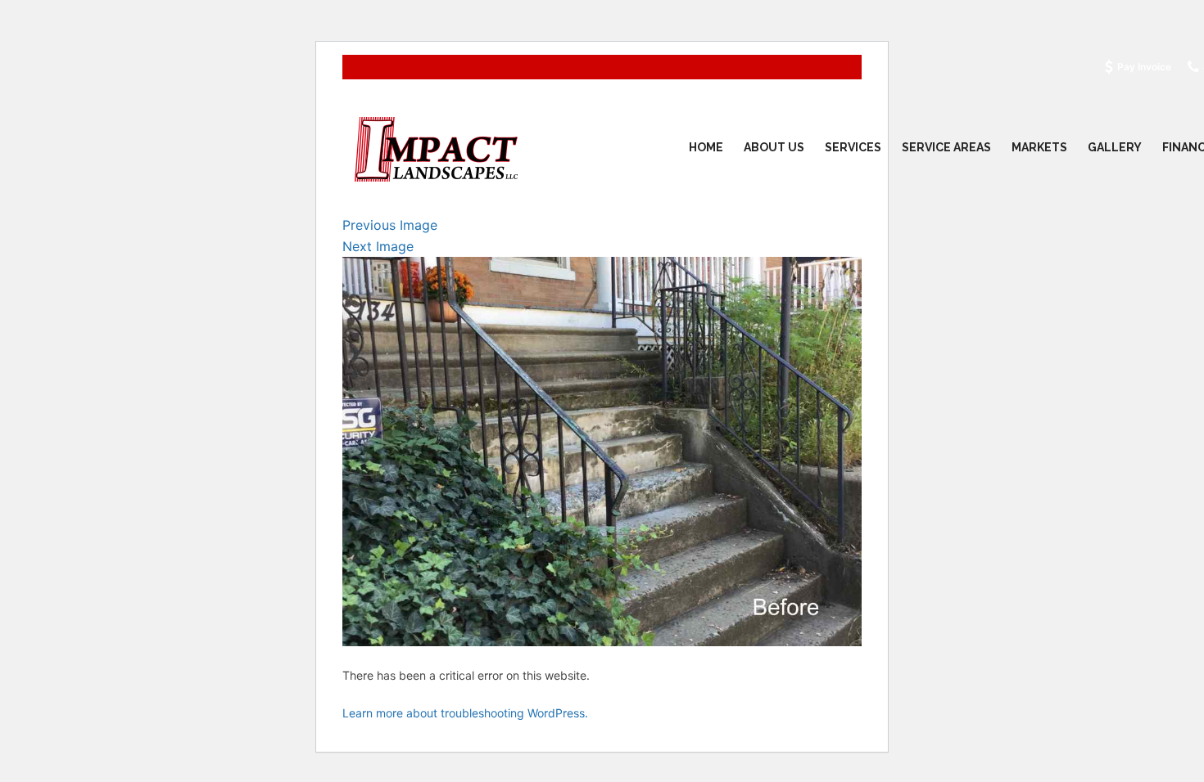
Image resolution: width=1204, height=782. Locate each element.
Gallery (1115, 147)
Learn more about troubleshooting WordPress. (465, 713)
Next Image (378, 246)
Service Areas (946, 147)
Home (706, 147)
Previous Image (389, 225)
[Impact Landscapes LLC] (436, 148)
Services (853, 147)
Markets (1039, 147)
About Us (774, 147)
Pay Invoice (1144, 67)
